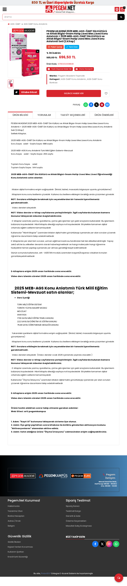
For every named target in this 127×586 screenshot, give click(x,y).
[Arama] (121, 17)
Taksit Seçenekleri (72, 115)
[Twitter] (96, 104)
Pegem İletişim (110, 476)
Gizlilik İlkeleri (14, 541)
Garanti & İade (73, 515)
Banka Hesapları (16, 515)
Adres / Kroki (14, 520)
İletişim (11, 525)
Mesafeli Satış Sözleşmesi (79, 525)
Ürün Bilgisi (20, 115)
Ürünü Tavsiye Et (86, 69)
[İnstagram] (109, 544)
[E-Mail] (107, 104)
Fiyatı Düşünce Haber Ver (61, 69)
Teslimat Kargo (73, 511)
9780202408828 (66, 64)
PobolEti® (46, 573)
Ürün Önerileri (104, 115)
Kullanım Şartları (16, 551)
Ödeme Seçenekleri (76, 520)
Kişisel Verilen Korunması (20, 546)
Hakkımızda (14, 506)
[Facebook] (91, 104)
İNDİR (26, 92)
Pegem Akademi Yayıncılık (71, 75)
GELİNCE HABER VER (73, 93)
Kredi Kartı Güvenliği (18, 556)
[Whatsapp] (85, 104)
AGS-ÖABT (15, 24)
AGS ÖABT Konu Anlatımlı (35, 24)
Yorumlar (44, 115)
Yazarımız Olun (15, 511)
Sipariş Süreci (72, 506)
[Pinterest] (102, 104)
